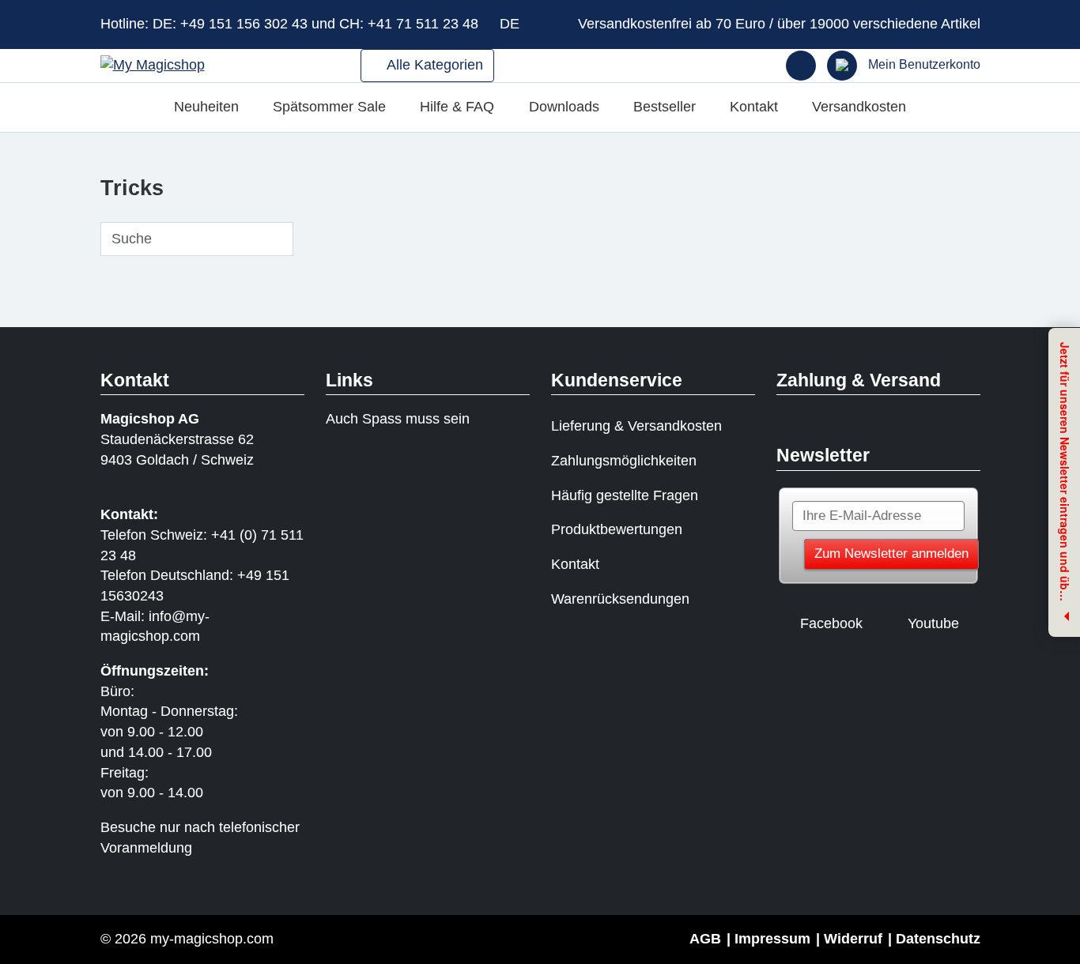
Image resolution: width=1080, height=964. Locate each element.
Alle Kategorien (433, 65)
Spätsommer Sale (329, 107)
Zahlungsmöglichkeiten (624, 461)
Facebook (831, 623)
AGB (705, 939)
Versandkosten (859, 107)
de (511, 24)
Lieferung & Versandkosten (636, 426)
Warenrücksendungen (620, 599)
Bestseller (664, 107)
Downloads (564, 107)
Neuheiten (206, 107)
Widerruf (853, 939)
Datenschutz (938, 939)
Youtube (933, 623)
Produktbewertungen (616, 529)
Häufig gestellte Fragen (624, 495)
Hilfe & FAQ (457, 107)
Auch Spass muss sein (398, 419)
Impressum (772, 939)
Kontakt (754, 107)
